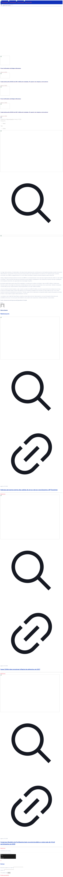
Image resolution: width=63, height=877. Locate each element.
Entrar (9, 872)
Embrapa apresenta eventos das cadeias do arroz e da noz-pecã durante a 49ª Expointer (29, 490)
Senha (2, 870)
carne (4, 128)
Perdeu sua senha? (4, 875)
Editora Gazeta (9, 119)
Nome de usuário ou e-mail (6, 867)
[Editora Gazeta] (16, 2)
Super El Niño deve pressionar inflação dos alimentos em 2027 (20, 669)
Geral (4, 123)
